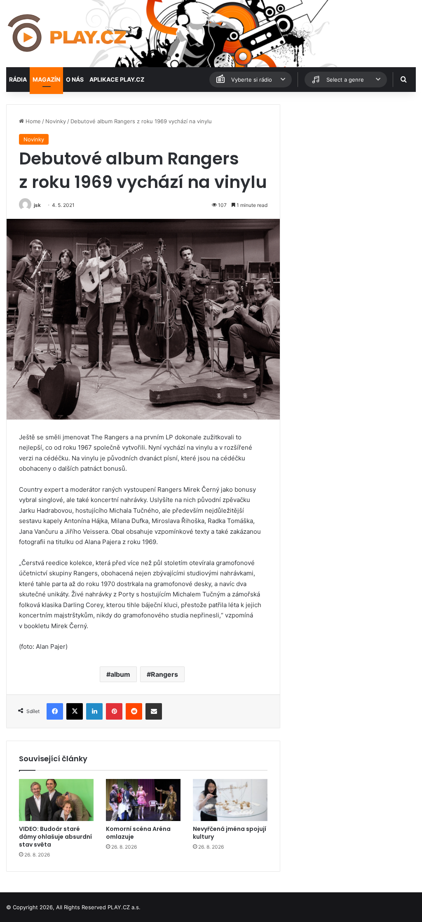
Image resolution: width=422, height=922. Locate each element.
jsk (37, 205)
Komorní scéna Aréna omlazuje (138, 833)
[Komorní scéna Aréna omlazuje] (143, 800)
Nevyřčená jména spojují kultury (229, 833)
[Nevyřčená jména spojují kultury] (230, 800)
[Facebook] (55, 711)
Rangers (164, 674)
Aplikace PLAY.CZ (116, 79)
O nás (75, 79)
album (120, 674)
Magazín (46, 79)
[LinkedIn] (94, 711)
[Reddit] (134, 711)
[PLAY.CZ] (67, 33)
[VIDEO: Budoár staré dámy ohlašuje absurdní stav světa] (56, 800)
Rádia (18, 79)
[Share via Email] (153, 711)
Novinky (55, 121)
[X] (74, 711)
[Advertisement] (352, 155)
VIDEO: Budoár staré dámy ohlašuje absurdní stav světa (55, 837)
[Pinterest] (114, 711)
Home (32, 121)
